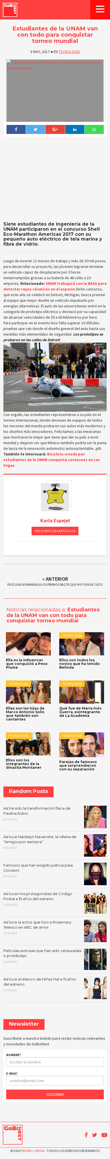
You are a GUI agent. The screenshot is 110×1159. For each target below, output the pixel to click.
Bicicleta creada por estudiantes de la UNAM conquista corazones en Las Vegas (51, 459)
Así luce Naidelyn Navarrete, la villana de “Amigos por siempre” (39, 842)
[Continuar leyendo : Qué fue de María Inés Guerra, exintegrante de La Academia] (81, 691)
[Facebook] (16, 129)
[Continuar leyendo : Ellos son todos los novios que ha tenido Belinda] (81, 643)
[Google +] (55, 129)
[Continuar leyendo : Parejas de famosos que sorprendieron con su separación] (81, 744)
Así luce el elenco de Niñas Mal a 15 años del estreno (39, 984)
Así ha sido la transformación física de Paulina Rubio (37, 813)
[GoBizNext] (10, 10)
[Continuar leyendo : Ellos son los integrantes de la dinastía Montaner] (28, 743)
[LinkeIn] (74, 129)
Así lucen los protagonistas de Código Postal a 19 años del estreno (37, 899)
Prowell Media (32, 1151)
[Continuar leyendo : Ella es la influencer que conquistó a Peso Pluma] (28, 643)
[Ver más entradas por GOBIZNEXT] (55, 497)
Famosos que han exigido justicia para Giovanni (38, 870)
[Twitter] (35, 129)
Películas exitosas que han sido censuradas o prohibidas (42, 956)
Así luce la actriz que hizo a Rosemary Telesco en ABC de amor (37, 927)
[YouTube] (104, 1135)
